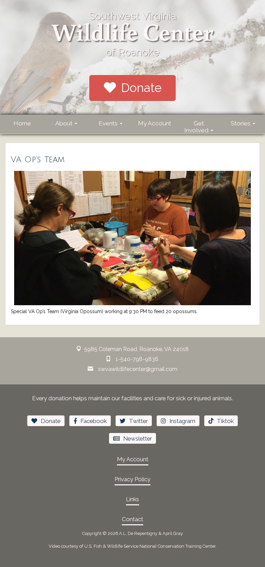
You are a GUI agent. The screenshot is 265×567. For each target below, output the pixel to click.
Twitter (138, 420)
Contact (132, 519)
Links (132, 499)
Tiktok (225, 420)
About (64, 123)
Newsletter (137, 438)
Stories (241, 123)
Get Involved (197, 127)
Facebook (93, 420)
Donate (141, 88)
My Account (154, 123)
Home (22, 123)
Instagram (182, 420)
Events (109, 123)
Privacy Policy (132, 479)
